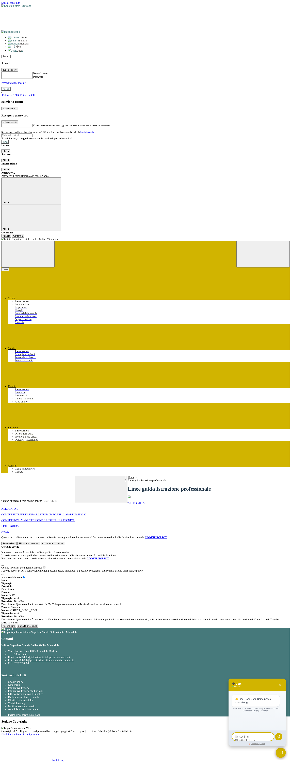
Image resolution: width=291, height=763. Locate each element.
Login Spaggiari (87, 132)
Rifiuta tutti (29, 543)
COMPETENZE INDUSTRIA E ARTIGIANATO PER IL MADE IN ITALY (43, 514)
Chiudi (6, 151)
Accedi (6, 56)
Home (131, 477)
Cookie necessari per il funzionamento (22, 567)
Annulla (6, 236)
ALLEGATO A (136, 503)
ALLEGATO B (9, 508)
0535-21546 (19, 654)
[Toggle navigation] (28, 254)
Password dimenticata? (13, 82)
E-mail (36, 125)
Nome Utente (40, 73)
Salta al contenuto (10, 2)
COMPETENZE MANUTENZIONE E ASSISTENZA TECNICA (38, 520)
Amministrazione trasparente (23, 709)
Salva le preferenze (27, 626)
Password (38, 76)
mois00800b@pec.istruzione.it (44, 660)
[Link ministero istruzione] (16, 5)
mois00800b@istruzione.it (43, 657)
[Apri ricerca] (263, 254)
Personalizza (9, 543)
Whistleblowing (16, 703)
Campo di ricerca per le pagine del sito (21, 500)
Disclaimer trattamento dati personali (20, 734)
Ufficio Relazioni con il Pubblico (25, 694)
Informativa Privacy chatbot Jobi (25, 691)
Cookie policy (15, 681)
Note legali (14, 684)
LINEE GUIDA (10, 526)
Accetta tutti (52, 543)
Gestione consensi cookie (21, 706)
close (5, 269)
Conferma (18, 236)
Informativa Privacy (18, 687)
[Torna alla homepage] (145, 239)
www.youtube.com (11, 577)
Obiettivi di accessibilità (20, 700)
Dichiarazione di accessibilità (23, 697)
